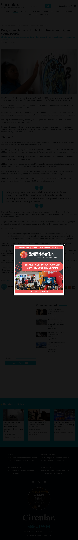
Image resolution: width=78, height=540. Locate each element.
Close (64, 244)
